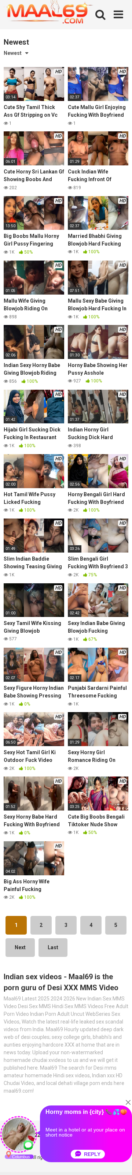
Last (53, 947)
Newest (13, 53)
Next (20, 947)
